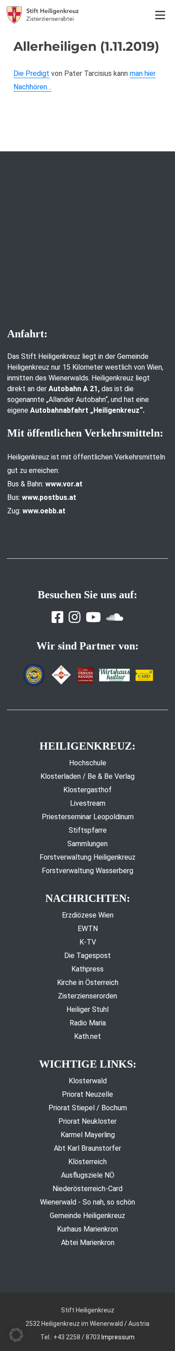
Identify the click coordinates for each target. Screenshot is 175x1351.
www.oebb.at (44, 511)
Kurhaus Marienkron (87, 1229)
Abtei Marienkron (87, 1242)
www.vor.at (64, 484)
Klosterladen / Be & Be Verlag (87, 776)
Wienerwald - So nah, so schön (87, 1202)
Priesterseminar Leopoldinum (88, 816)
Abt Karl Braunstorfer (87, 1148)
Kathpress (87, 969)
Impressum (118, 1337)
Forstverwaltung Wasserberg (87, 870)
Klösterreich (87, 1161)
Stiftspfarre (88, 830)
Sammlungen (87, 843)
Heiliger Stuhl (87, 1009)
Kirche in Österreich (87, 982)
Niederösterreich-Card (87, 1188)
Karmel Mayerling (88, 1134)
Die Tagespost (87, 955)
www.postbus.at (49, 497)
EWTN (88, 928)
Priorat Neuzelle (87, 1094)
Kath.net (87, 1036)
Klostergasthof (87, 790)
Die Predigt (31, 73)
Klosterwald (88, 1081)
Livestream (87, 803)
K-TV (87, 942)
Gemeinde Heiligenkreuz (87, 1215)
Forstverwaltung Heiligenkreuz (87, 857)
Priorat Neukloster (87, 1121)
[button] (16, 1335)
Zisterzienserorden (87, 996)
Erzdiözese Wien (88, 915)
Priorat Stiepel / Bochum (87, 1108)
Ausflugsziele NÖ (87, 1175)
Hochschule (87, 763)
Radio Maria (88, 1023)
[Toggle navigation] (160, 15)
